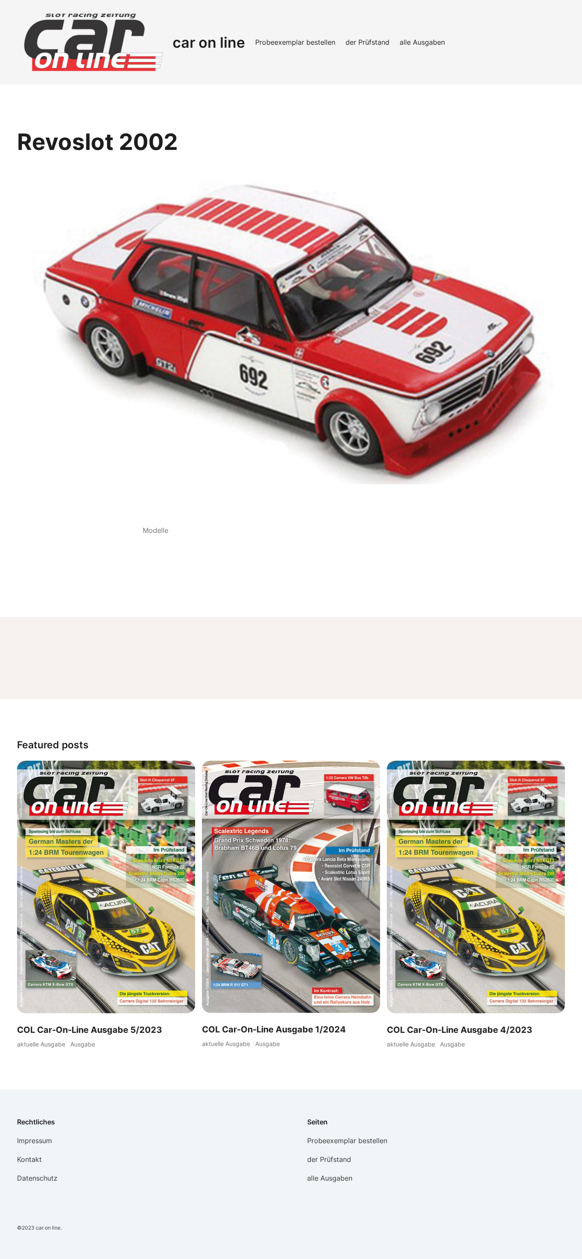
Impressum (34, 1140)
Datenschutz (37, 1178)
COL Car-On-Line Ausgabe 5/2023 (89, 1030)
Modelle (155, 530)
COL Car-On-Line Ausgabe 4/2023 (459, 1030)
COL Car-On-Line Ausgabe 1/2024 (274, 1029)
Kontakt (29, 1159)
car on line (209, 42)
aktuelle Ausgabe (41, 1044)
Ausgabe (82, 1044)
